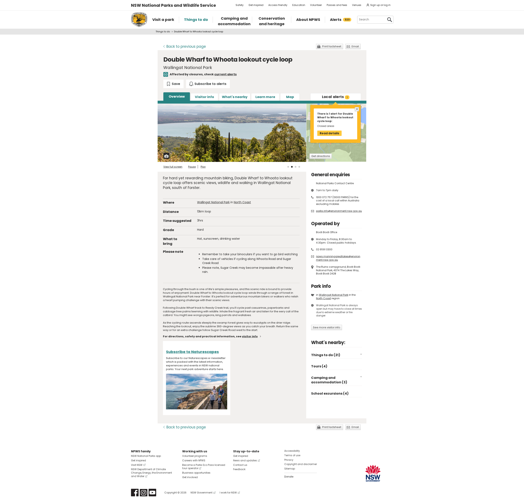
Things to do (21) (325, 355)
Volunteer (316, 5)
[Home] (139, 19)
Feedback (239, 469)
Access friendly (277, 5)
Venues (356, 5)
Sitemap (289, 468)
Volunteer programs (194, 456)
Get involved (190, 477)
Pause (192, 166)
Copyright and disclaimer (300, 464)
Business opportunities (196, 472)
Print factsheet (331, 46)
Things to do (163, 31)
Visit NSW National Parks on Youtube (152, 492)
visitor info (250, 336)
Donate (288, 476)
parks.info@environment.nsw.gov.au (339, 211)
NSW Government (201, 492)
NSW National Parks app (146, 456)
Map (290, 97)
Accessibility (292, 451)
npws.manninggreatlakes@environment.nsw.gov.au (338, 258)
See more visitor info (326, 327)
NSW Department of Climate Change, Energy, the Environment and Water (151, 472)
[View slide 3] (295, 167)
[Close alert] (357, 109)
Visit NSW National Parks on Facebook (135, 492)
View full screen (172, 166)
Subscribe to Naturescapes (192, 351)
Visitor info (204, 97)
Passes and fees (337, 5)
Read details (329, 133)
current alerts (225, 74)
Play (203, 166)
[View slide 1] (288, 167)
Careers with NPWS (193, 460)
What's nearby (234, 97)
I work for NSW (228, 492)
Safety (240, 5)
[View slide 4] (299, 167)
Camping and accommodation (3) (329, 380)
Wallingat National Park (213, 202)
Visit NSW (136, 465)
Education (298, 5)
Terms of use (292, 455)
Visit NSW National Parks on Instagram (143, 492)
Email (355, 46)
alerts (335, 96)
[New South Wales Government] (373, 473)
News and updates (245, 460)
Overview (177, 96)
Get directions (320, 156)
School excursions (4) (330, 393)
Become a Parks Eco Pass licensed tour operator (203, 466)
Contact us (240, 465)
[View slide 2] (292, 167)
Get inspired (255, 5)
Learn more (265, 97)
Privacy (288, 460)
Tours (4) (319, 366)
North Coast (242, 202)
